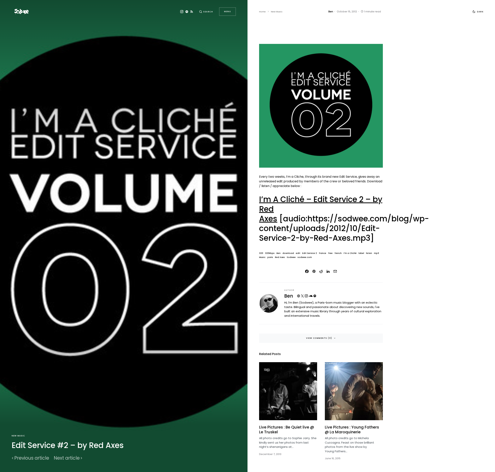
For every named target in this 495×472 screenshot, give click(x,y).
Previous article (31, 458)
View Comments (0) (319, 338)
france (322, 253)
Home (262, 11)
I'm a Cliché (350, 253)
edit (298, 253)
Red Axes (280, 257)
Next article (67, 458)
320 (261, 253)
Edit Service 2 (309, 253)
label (361, 253)
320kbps (270, 253)
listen (369, 253)
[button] (206, 11)
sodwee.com (305, 257)
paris (270, 257)
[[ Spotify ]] (186, 11)
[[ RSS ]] (191, 11)
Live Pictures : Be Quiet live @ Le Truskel (286, 429)
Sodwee (291, 257)
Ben (279, 253)
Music (262, 257)
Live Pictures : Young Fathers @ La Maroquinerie (352, 429)
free (330, 253)
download (288, 253)
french (338, 253)
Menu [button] (227, 11)
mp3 (376, 253)
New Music (18, 435)
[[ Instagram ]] (181, 11)
